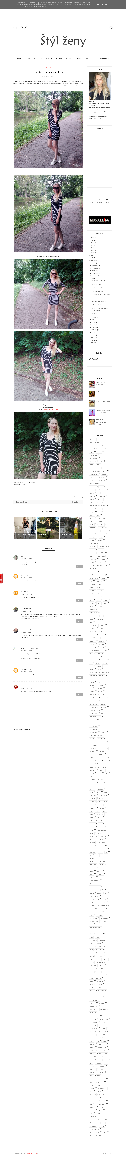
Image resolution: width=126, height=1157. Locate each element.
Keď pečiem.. (100, 391)
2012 (92, 342)
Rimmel (99, 959)
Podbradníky (103, 905)
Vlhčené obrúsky (94, 1098)
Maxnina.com (103, 795)
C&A (98, 515)
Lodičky (92, 773)
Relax (91, 950)
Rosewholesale (101, 962)
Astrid (91, 464)
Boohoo (92, 509)
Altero (91, 452)
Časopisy (100, 540)
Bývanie (92, 515)
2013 (92, 340)
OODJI (101, 864)
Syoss (100, 1035)
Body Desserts (93, 505)
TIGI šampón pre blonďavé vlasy (101, 294)
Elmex (102, 594)
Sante (91, 978)
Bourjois (92, 512)
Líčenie (99, 761)
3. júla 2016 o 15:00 (26, 688)
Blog (91, 502)
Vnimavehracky (94, 1101)
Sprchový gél (104, 1019)
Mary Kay (100, 789)
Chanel (91, 669)
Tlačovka (98, 1063)
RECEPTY (59, 58)
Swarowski (93, 1035)
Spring (103, 1022)
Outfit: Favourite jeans (98, 298)
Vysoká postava (101, 1104)
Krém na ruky (93, 726)
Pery (106, 893)
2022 (92, 247)
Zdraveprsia (93, 1126)
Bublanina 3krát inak (97, 305)
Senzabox (92, 984)
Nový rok (92, 852)
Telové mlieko (93, 1050)
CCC (106, 524)
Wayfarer (92, 1110)
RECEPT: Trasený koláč (103, 401)
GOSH (102, 647)
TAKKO (104, 1041)
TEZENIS (91, 1057)
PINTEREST (107, 202)
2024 (92, 242)
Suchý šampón (93, 1028)
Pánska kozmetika (94, 880)
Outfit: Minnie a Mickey (98, 287)
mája (93, 322)
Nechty (101, 839)
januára (94, 332)
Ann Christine (93, 455)
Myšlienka (92, 827)
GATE (91, 638)
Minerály (100, 805)
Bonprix (103, 505)
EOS (105, 597)
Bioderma (92, 496)
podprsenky (101, 909)
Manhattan (93, 783)
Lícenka (92, 761)
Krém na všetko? (96, 284)
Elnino (91, 597)
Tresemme (92, 1072)
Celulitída (101, 527)
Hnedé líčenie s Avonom (99, 301)
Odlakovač (93, 861)
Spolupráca (93, 1009)
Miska (23, 556)
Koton (103, 713)
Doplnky (102, 575)
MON (91, 820)
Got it (107, 4)
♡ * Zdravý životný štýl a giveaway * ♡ (32, 658)
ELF (90, 594)
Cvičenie (92, 540)
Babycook (104, 474)
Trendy (101, 1069)
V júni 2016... (95, 317)
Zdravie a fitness (94, 1129)
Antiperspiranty (94, 458)
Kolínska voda (94, 707)
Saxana (91, 981)
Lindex (104, 767)
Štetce (91, 1041)
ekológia (92, 590)
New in (91, 846)
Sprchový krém (94, 1022)
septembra (95, 273)
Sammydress (93, 975)
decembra (95, 265)
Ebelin (91, 587)
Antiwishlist (93, 461)
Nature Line (93, 839)
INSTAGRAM (99, 202)
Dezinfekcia (101, 562)
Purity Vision (93, 940)
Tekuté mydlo (102, 1047)
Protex (100, 931)
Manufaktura (93, 786)
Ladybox (92, 742)
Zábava (102, 1120)
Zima (91, 1135)
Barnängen (93, 487)
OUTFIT (27, 58)
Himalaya (104, 660)
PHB (91, 896)
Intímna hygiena (102, 679)
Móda (91, 814)
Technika (92, 1047)
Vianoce (92, 1088)
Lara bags (92, 751)
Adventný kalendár (95, 442)
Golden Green (93, 647)
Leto (99, 757)
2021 (92, 250)
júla (93, 278)
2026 (92, 237)
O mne (97, 855)
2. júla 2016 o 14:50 (26, 611)
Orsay (91, 871)
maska (91, 792)
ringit (106, 959)
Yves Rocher (93, 1120)
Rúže (101, 965)
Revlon (101, 953)
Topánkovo (93, 1066)
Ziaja (105, 1132)
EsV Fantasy (26, 608)
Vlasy (100, 1094)
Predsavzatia (93, 918)
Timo (106, 1060)
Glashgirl (92, 644)
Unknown (25, 575)
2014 (92, 337)
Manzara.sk (104, 786)
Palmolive (100, 874)
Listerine (102, 770)
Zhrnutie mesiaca (94, 1132)
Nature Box (104, 836)
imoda (99, 669)
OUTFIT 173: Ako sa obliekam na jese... (23, 536)
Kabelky (100, 691)
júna (93, 319)
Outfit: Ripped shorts (70, 535)
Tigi (101, 1060)
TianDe (99, 1057)
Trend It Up (93, 1069)
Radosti (102, 940)
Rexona (92, 956)
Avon (99, 468)
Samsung (102, 975)
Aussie (98, 464)
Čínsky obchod (94, 543)
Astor (101, 461)
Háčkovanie (99, 653)
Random (99, 943)
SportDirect (93, 1013)
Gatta (98, 638)
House (97, 663)
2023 (92, 245)
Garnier (102, 635)
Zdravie (102, 1126)
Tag (98, 1041)
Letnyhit (92, 757)
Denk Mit (92, 556)
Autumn (92, 468)
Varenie (100, 1085)
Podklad (92, 909)
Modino (92, 817)
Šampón (92, 1038)
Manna (101, 783)
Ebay (100, 584)
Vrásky (103, 1101)
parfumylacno (94, 890)
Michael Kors (103, 801)
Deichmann (93, 553)
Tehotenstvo (102, 1044)
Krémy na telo (93, 732)
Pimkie (97, 896)
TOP (106, 1063)
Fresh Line (100, 631)
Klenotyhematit (94, 701)
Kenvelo (104, 698)
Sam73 (99, 972)
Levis (106, 757)
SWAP (106, 1031)
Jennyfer (101, 685)
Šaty (106, 1038)
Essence (106, 600)
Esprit (98, 600)
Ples (99, 902)
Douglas (104, 578)
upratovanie (99, 1082)
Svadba (91, 1031)
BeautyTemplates (31, 1153)
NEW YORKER (100, 846)
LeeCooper (102, 751)
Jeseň (91, 688)
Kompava (103, 707)
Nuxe (100, 852)
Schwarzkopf (102, 990)
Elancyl (100, 590)
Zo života (98, 1135)
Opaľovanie (93, 868)
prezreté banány (94, 921)
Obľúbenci (92, 858)
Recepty (101, 946)
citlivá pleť (93, 534)
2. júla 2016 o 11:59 (26, 594)
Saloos (92, 972)
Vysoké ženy (93, 1107)
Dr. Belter (92, 584)
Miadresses (93, 801)
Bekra (91, 490)
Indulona (104, 672)
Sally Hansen (99, 968)
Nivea (104, 849)
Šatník (99, 1038)
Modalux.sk (100, 814)
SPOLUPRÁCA (104, 58)
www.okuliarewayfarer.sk (51, 409)
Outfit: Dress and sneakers (99, 314)
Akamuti (92, 446)
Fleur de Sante (93, 625)
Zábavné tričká (94, 1123)
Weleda (100, 1110)
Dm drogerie (93, 568)
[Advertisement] (63, 16)
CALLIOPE (92, 518)
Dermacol (103, 559)
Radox (91, 943)
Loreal (99, 773)
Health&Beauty (94, 660)
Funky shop (93, 635)
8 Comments (17, 496)
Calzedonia (102, 518)
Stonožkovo (93, 1025)
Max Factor (93, 795)
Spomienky (103, 1009)
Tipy (91, 1063)
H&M (91, 653)
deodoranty (93, 559)
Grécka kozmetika (94, 650)
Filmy (91, 622)
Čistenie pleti (93, 546)
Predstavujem (104, 918)
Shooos (99, 987)
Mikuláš (92, 805)
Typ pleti (103, 1079)
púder (91, 934)
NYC (106, 852)
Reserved (92, 953)
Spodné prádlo (94, 1006)
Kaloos (102, 694)
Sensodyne (100, 981)
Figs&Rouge (100, 619)
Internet (92, 679)
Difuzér (92, 565)
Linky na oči (93, 770)
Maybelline (93, 798)
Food (102, 625)
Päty (102, 890)
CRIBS (101, 537)
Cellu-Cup (92, 527)
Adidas (99, 439)
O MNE (94, 58)
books (100, 509)
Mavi (105, 792)
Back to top (107, 1153)
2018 (92, 258)
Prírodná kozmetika (95, 927)
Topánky (102, 1066)
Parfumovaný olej (95, 887)
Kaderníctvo (93, 694)
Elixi (96, 594)
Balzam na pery (101, 480)
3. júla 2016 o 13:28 (26, 651)
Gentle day (92, 641)
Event (99, 603)
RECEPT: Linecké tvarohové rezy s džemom (101, 422)
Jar (99, 682)
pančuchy (92, 877)
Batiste (101, 487)
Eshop (91, 600)
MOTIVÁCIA (69, 58)
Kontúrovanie (93, 713)
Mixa (91, 811)
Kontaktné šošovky (95, 710)
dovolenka (99, 581)
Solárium (101, 1003)
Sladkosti (99, 997)
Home (19, 58)
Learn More (99, 4)
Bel (97, 490)
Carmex (100, 521)
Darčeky (101, 550)
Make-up (92, 776)
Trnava (91, 1076)
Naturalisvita (93, 836)
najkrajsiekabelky (102, 830)
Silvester (99, 994)
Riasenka (99, 956)
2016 (92, 263)
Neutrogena (102, 842)
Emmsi (98, 597)
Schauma (92, 990)
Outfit (99, 871)
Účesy (91, 1082)
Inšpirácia (101, 676)
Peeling (92, 893)
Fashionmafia (93, 609)
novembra (95, 268)
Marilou (92, 789)
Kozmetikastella (94, 723)
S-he (91, 968)
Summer (103, 1028)
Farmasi (92, 606)
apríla (93, 325)
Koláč (103, 704)
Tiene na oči (93, 1060)
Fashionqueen (93, 613)
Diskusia (99, 565)
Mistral (102, 808)
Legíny (91, 754)
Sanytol (98, 978)
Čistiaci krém (103, 546)
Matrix (98, 792)
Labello (92, 738)
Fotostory (92, 628)
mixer (97, 811)
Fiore (97, 622)
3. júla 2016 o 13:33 (26, 672)
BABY (79, 58)
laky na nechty (94, 745)
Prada (91, 915)
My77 (100, 824)
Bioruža (92, 499)
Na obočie (101, 827)
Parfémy (92, 883)
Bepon (103, 490)
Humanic (48, 67)
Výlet (91, 1104)
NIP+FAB (98, 849)
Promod (92, 931)
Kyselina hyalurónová (96, 735)
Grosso (105, 650)
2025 (92, 240)
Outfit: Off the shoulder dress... (101, 281)
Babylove (92, 477)
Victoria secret (102, 1088)
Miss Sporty (93, 808)
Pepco (99, 893)
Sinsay (91, 997)
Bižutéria (100, 499)
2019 (92, 255)
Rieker (91, 959)
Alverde (99, 452)
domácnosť (93, 575)
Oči (100, 858)
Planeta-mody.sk (94, 899)
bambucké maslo (94, 483)
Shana (91, 987)
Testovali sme (103, 1053)
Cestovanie (104, 531)
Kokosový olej (94, 704)
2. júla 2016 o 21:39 (26, 632)
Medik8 (101, 798)
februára (94, 330)
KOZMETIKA (38, 58)
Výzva (101, 1107)
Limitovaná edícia (94, 767)
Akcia (99, 446)
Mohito (100, 817)
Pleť (105, 902)
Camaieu (92, 521)
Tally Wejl (92, 1044)
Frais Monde (102, 628)
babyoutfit (101, 477)
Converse (102, 534)
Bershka (92, 493)
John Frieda (99, 688)
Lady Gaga (100, 738)
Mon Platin (99, 820)
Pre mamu (99, 915)
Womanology (93, 1116)
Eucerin (92, 603)
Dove (91, 581)
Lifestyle (92, 764)
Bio (99, 493)
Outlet (91, 874)
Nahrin (91, 830)
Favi (101, 616)
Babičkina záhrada (95, 471)
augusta (94, 276)
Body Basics (100, 502)
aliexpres (101, 449)
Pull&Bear (99, 934)
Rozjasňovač (93, 965)
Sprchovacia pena (94, 1016)
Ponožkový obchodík (95, 912)
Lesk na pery (100, 754)
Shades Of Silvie (28, 669)
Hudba (91, 666)
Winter (91, 1113)
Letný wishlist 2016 (97, 291)
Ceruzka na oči (94, 531)
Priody (91, 924)
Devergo (92, 562)
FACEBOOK (92, 202)
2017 (92, 260)
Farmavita (100, 606)
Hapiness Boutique (95, 657)
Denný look (101, 556)
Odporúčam (93, 864)
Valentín (92, 1085)
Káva (96, 698)
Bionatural (102, 496)
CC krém (99, 524)
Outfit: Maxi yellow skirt (46, 536)
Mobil (104, 811)
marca (94, 327)
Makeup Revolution (95, 779)
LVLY (106, 773)
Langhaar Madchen (95, 748)
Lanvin (106, 748)
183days (92, 439)
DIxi (106, 565)
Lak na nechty (101, 742)
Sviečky (99, 1031)
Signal (91, 994)
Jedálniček (92, 685)
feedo (91, 619)
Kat (90, 698)
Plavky (104, 899)
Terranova (92, 1053)
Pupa (97, 937)
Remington (99, 950)
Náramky (100, 833)
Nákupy (92, 833)
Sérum (100, 984)
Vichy (91, 1091)
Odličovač (102, 861)
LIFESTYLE (49, 58)
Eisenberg (99, 587)
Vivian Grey (93, 1094)
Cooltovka (93, 537)
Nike (91, 849)
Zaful (103, 1123)
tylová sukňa (93, 1079)
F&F (105, 603)
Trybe (98, 1076)
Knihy (103, 701)
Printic (104, 921)
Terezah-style (27, 629)
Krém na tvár (93, 729)
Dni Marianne (93, 572)
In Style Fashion (94, 672)
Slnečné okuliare (94, 1000)
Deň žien (102, 553)
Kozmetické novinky (95, 716)
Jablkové (92, 682)
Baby (104, 471)
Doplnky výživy (94, 578)
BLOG (86, 58)
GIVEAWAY (101, 641)
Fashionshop (93, 616)
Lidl (106, 761)
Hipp (91, 663)
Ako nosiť (92, 449)
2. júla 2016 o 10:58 (26, 559)
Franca (91, 631)
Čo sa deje (92, 550)
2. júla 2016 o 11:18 (26, 577)
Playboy (92, 902)
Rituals (92, 962)
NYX (90, 855)
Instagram (92, 676)
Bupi (99, 512)
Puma (91, 937)
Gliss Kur (101, 644)
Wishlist (100, 1113)
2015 (92, 335)
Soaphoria (92, 1003)
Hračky (105, 663)
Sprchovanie (93, 1019)
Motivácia (92, 824)
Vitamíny (98, 1091)
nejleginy (92, 842)
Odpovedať (79, 566)
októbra (94, 270)
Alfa (23, 686)
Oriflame (102, 868)
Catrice (92, 524)
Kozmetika (92, 720)
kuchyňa (103, 732)
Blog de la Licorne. (29, 648)
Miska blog (24, 564)
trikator (101, 1072)
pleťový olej (93, 905)
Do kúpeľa (103, 572)
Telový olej (104, 1050)
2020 (92, 253)
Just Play (92, 691)
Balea (91, 480)
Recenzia (92, 946)
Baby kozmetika (94, 474)
